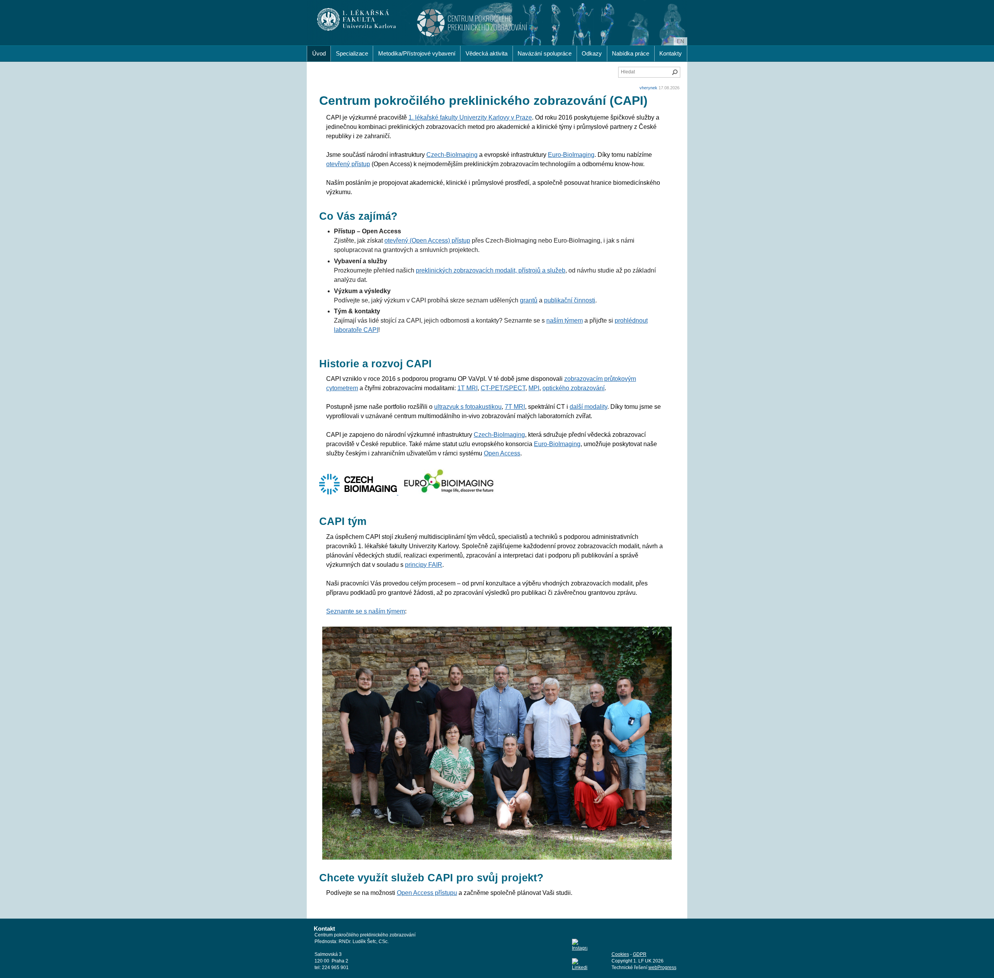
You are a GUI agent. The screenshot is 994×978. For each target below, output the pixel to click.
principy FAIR (423, 564)
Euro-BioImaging (571, 154)
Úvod (319, 53)
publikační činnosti (569, 300)
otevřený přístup (348, 164)
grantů (528, 300)
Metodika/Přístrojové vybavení (416, 53)
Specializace (352, 53)
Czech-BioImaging (452, 154)
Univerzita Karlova (370, 27)
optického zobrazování (573, 388)
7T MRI (515, 406)
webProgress (662, 967)
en (680, 41)
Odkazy (592, 53)
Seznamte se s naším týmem (365, 611)
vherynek (648, 87)
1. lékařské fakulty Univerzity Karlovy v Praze (470, 117)
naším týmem (564, 320)
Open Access (502, 453)
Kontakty (670, 53)
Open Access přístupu (427, 892)
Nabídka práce (630, 53)
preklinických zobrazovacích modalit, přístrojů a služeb (490, 270)
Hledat (675, 72)
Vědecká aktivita (486, 53)
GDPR (639, 954)
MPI (533, 388)
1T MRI (467, 388)
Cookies (620, 954)
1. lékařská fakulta (357, 19)
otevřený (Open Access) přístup (427, 240)
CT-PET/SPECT (503, 388)
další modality (588, 406)
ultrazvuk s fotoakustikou (468, 406)
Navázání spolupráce (545, 53)
